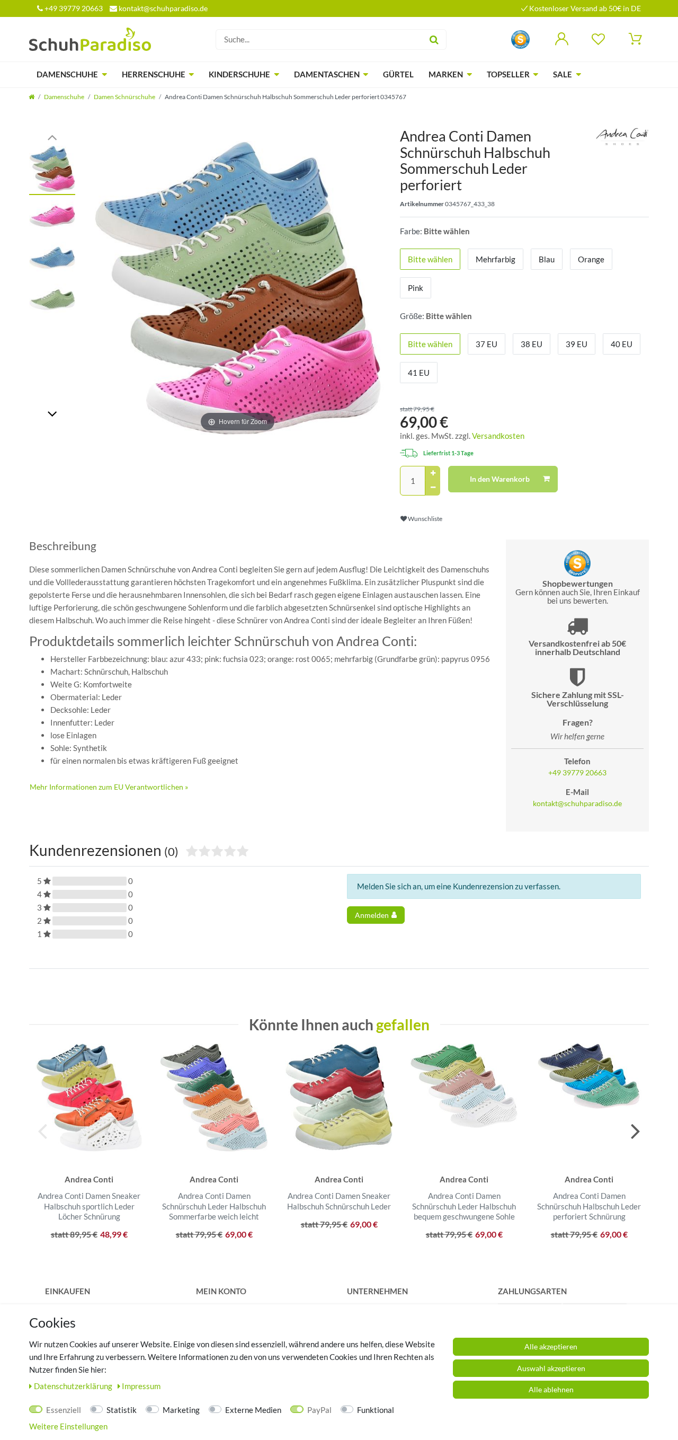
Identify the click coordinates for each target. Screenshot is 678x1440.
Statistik (121, 1410)
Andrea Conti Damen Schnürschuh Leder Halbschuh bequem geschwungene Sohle (464, 1206)
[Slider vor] (52, 413)
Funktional (375, 1410)
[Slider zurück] (52, 136)
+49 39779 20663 (73, 8)
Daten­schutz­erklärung (74, 1386)
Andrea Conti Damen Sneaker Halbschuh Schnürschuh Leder (339, 1201)
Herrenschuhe (153, 74)
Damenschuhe (67, 74)
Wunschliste (424, 519)
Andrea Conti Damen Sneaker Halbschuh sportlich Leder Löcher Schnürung (89, 1206)
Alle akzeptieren (550, 1346)
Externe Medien (253, 1410)
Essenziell (63, 1410)
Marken (446, 74)
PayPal (319, 1410)
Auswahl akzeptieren (551, 1368)
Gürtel (398, 74)
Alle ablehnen (551, 1389)
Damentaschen (327, 74)
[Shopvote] (520, 38)
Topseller (508, 74)
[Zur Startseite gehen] (31, 97)
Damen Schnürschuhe (124, 97)
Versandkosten (498, 435)
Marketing (181, 1410)
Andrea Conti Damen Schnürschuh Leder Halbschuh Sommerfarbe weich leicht (214, 1206)
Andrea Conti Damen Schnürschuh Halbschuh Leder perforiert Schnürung (589, 1206)
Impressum (141, 1386)
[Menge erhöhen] (432, 473)
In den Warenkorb (500, 478)
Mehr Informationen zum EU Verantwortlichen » (109, 786)
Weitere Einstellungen (68, 1426)
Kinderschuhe (239, 74)
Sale (562, 74)
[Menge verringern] (432, 488)
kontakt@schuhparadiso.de (162, 8)
